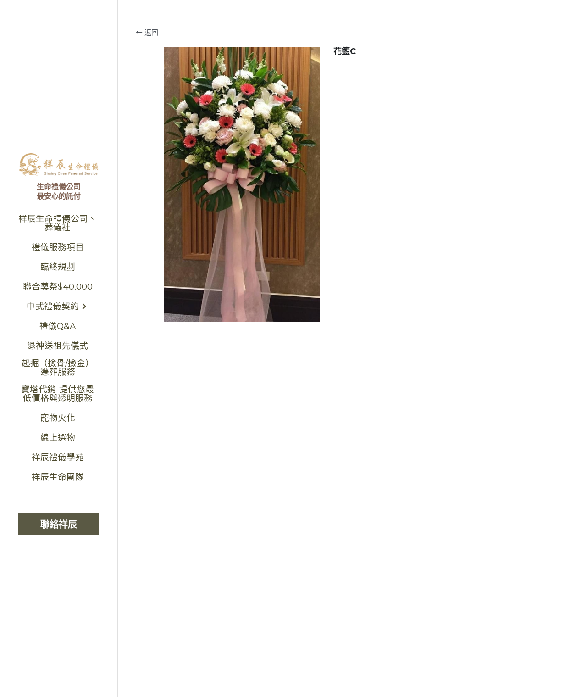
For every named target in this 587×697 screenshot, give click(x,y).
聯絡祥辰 (58, 524)
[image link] (58, 164)
